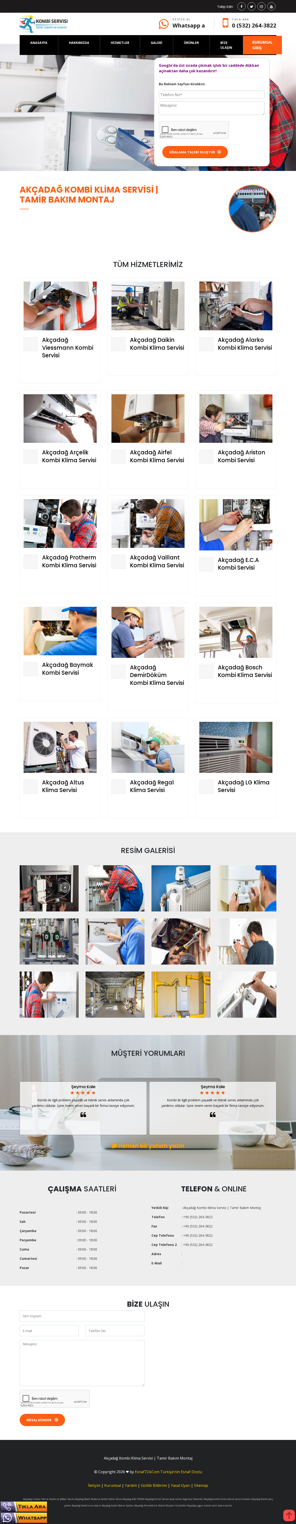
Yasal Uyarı (180, 1485)
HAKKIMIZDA (79, 42)
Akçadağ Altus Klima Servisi (63, 786)
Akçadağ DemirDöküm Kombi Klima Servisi (157, 675)
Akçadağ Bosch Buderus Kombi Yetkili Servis (98, 1499)
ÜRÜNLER (191, 42)
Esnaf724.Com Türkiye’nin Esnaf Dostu (168, 1471)
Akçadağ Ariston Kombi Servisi (241, 456)
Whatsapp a (189, 25)
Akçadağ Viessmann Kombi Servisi (67, 347)
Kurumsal (112, 1485)
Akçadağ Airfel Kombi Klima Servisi (157, 456)
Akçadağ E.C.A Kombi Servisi (238, 564)
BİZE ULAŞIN (226, 45)
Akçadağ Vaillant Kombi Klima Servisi (157, 561)
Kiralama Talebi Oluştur (192, 152)
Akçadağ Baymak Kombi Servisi (67, 669)
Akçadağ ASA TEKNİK (134, 1499)
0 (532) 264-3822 (254, 25)
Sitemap (201, 1485)
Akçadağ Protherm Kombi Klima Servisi (69, 561)
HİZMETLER (120, 42)
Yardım (131, 1485)
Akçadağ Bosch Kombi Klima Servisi (245, 671)
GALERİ (156, 42)
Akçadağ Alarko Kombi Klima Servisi (245, 344)
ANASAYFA (38, 42)
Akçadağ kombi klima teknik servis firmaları (227, 1499)
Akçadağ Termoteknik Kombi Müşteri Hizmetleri (160, 1505)
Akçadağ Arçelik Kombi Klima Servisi (69, 456)
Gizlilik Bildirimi (154, 1485)
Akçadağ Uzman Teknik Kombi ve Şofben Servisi (48, 1499)
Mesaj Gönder (39, 1420)
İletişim (94, 1485)
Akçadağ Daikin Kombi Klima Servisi (157, 344)
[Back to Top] (289, 1515)
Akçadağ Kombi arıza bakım (86, 1505)
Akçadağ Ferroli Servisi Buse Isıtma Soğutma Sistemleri (174, 1499)
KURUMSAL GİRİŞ (262, 45)
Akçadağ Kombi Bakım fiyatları (118, 1505)
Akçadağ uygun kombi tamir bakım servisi (209, 1505)
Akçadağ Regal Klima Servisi (152, 786)
